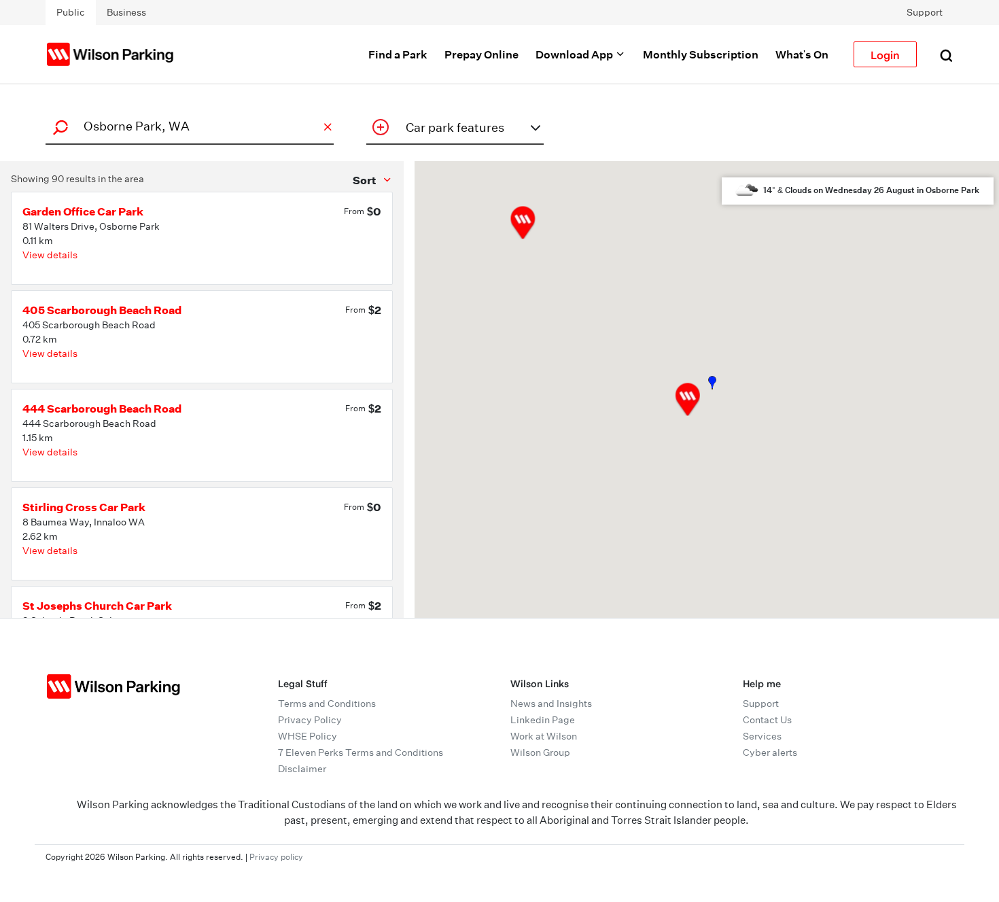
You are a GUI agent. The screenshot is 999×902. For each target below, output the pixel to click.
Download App (575, 54)
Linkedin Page (542, 719)
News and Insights (551, 703)
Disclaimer (302, 768)
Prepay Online (481, 54)
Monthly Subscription (700, 54)
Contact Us (767, 719)
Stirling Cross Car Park (83, 507)
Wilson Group (540, 752)
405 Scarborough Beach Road (101, 310)
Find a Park (397, 54)
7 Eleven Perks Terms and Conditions (360, 752)
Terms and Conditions (327, 703)
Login (885, 54)
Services (762, 736)
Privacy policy (276, 857)
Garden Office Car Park (82, 211)
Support (925, 12)
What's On (801, 54)
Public (70, 12)
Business (126, 12)
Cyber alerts (770, 752)
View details (49, 254)
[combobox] (187, 126)
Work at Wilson (543, 736)
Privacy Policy (310, 719)
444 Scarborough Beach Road (101, 408)
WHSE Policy (307, 736)
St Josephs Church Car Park (97, 605)
